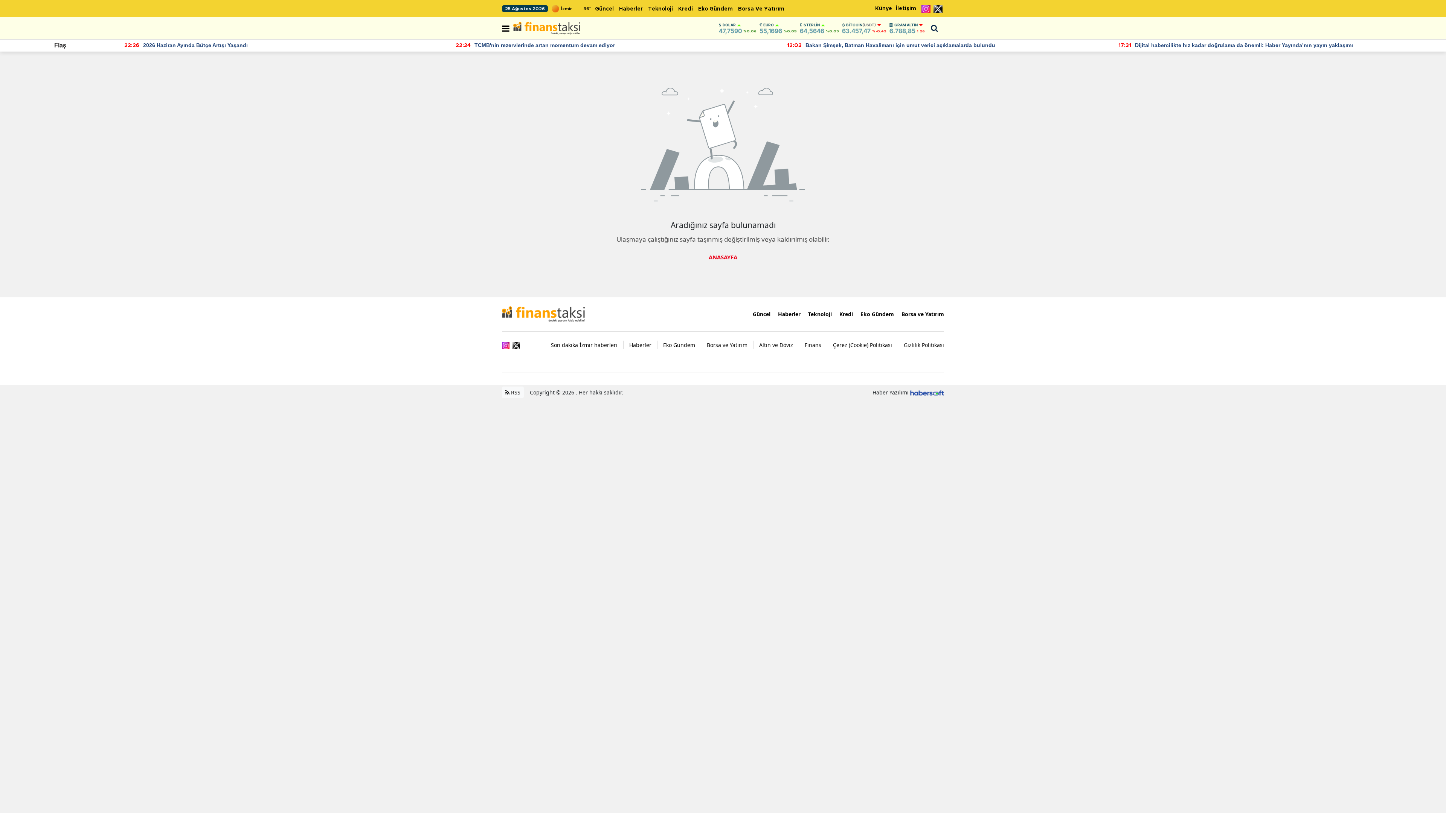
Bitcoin (861, 25)
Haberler (631, 9)
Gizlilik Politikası (924, 345)
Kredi (685, 9)
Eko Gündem (715, 9)
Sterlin (812, 25)
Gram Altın (906, 25)
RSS (514, 392)
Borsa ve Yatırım (761, 9)
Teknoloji (660, 9)
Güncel (604, 9)
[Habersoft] (927, 392)
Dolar (729, 25)
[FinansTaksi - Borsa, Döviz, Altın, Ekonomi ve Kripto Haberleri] (543, 313)
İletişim (906, 8)
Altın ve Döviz (776, 345)
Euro (768, 25)
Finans (813, 345)
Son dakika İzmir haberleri (584, 345)
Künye (883, 8)
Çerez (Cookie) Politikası (862, 345)
